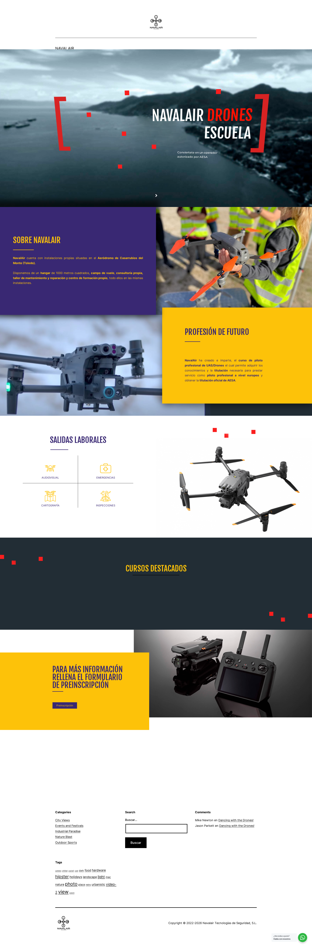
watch (71, 893)
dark (81, 870)
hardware (99, 870)
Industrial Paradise (67, 831)
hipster (62, 876)
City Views (62, 820)
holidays (76, 877)
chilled (65, 871)
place (81, 884)
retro (88, 884)
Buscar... (131, 820)
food (88, 870)
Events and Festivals (69, 825)
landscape (90, 877)
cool (76, 871)
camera (58, 871)
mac (108, 877)
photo (71, 884)
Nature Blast (63, 836)
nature (59, 884)
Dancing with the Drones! (236, 820)
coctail (71, 871)
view (63, 892)
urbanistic (98, 884)
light (101, 877)
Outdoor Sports (66, 842)
